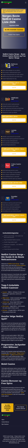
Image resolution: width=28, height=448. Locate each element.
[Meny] (25, 2)
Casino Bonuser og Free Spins (11, 249)
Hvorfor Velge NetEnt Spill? (10, 242)
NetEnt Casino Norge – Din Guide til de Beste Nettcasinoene (13, 236)
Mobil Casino (7, 246)
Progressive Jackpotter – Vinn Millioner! (13, 244)
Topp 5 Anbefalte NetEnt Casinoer (12, 239)
